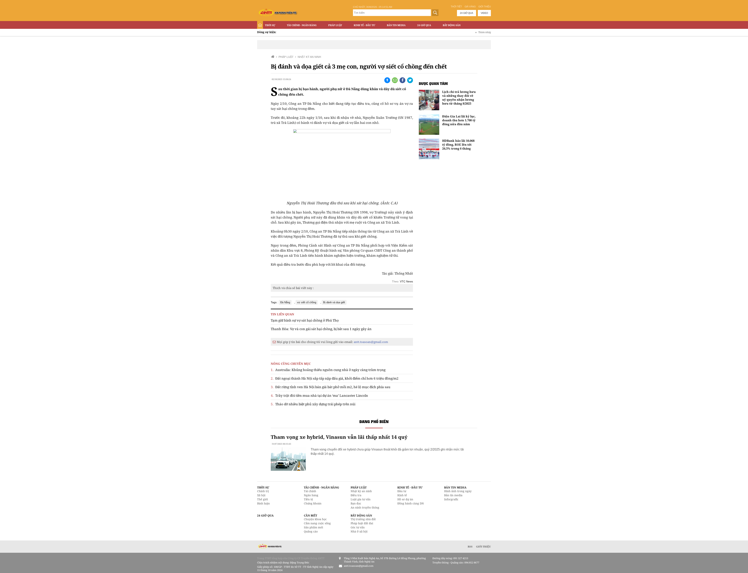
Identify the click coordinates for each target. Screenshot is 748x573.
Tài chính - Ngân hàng (302, 25)
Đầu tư (401, 491)
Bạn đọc (356, 503)
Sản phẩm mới (313, 527)
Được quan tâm (433, 83)
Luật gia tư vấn (360, 499)
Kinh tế (402, 495)
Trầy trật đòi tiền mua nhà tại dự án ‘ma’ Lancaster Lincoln (319, 395)
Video (484, 13)
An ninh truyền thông (365, 507)
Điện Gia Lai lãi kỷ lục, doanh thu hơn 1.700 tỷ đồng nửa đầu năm (458, 120)
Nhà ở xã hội (359, 531)
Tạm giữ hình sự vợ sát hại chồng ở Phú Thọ (305, 320)
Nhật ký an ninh (361, 491)
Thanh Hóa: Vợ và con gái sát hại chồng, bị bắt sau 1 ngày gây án (321, 329)
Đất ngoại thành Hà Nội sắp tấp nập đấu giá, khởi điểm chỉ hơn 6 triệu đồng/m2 (335, 378)
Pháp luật (335, 25)
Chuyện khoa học (315, 519)
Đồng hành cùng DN (410, 503)
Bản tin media (453, 495)
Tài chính (310, 491)
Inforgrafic (451, 499)
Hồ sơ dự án (405, 499)
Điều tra (356, 495)
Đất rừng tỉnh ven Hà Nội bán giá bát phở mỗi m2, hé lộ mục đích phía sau (330, 387)
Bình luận (263, 503)
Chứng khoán (312, 503)
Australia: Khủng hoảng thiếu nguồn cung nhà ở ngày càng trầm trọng (328, 370)
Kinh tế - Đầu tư (364, 25)
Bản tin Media (396, 25)
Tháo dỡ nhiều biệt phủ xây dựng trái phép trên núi (313, 404)
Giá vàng (470, 6)
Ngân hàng (311, 495)
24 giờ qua (466, 13)
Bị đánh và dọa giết (334, 302)
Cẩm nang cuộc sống (317, 523)
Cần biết (310, 515)
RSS (470, 546)
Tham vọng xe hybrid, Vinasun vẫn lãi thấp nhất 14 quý (339, 437)
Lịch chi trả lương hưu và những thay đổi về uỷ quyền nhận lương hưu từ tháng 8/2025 (459, 97)
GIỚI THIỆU (483, 546)
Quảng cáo (311, 531)
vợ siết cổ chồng (306, 302)
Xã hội (261, 495)
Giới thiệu (484, 6)
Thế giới (262, 499)
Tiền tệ (308, 499)
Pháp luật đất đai (362, 523)
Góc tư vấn (358, 527)
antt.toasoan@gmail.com (371, 342)
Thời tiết (456, 6)
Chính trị (263, 491)
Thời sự (270, 25)
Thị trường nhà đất (363, 519)
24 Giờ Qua (424, 25)
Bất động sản (451, 25)
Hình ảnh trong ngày (458, 491)
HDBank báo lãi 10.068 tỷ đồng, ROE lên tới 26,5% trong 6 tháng (458, 144)
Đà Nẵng (285, 302)
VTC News (406, 281)
